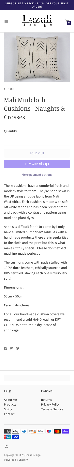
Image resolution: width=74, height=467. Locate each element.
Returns (46, 400)
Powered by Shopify (16, 460)
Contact (9, 414)
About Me (10, 400)
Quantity (10, 131)
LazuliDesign (33, 455)
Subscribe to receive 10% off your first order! (37, 5)
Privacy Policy (50, 404)
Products (10, 404)
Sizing (8, 409)
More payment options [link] (37, 175)
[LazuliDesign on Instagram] (6, 446)
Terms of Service (52, 409)
